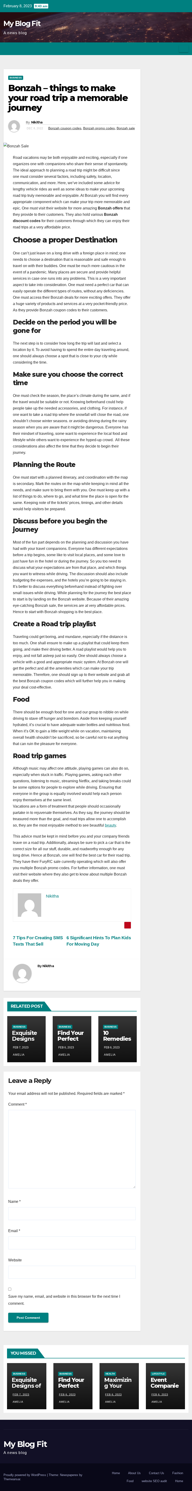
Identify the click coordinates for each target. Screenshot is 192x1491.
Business (16, 77)
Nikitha (37, 122)
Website (15, 1260)
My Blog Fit (22, 23)
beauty (110, 825)
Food (130, 1481)
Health (110, 1373)
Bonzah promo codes (99, 128)
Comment (17, 1104)
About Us (134, 1473)
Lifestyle (158, 1373)
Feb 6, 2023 (67, 1394)
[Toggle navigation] (183, 48)
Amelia (19, 1054)
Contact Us (156, 1473)
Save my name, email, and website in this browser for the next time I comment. (64, 1299)
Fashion (177, 1473)
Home (116, 1473)
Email (14, 1231)
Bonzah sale (126, 128)
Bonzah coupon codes (64, 128)
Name (14, 1202)
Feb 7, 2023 (21, 1394)
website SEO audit (154, 1481)
